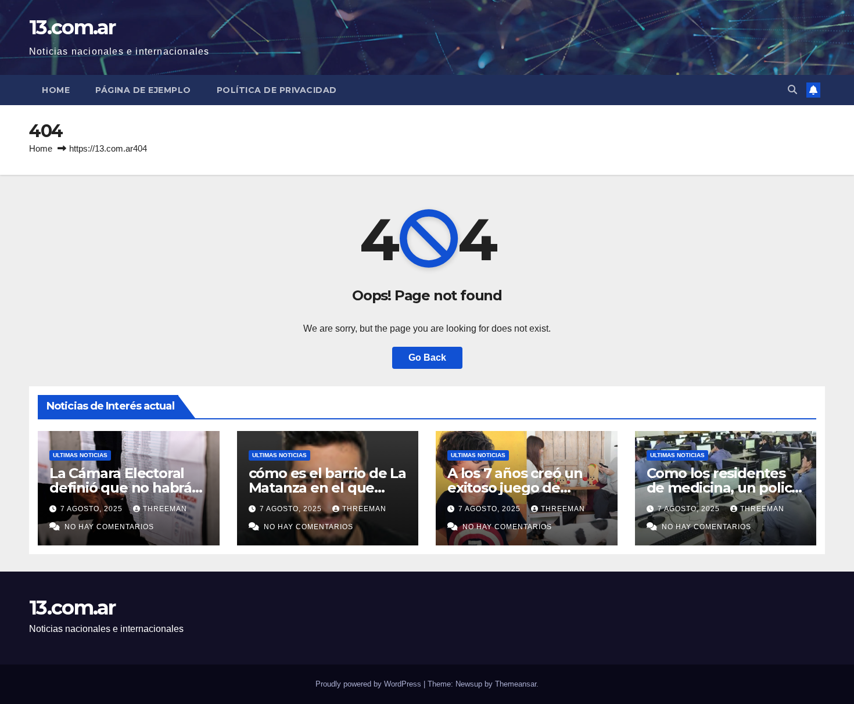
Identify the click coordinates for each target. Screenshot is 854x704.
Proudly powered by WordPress (369, 684)
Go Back (427, 357)
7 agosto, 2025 (92, 509)
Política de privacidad (277, 90)
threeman (165, 509)
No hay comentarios (109, 527)
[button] (792, 90)
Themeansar (515, 684)
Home (56, 90)
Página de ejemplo (143, 90)
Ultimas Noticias (80, 455)
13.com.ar (72, 27)
